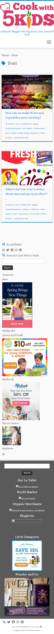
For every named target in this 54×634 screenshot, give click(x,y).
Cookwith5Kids (23, 627)
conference (34, 209)
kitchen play (35, 214)
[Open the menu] (49, 42)
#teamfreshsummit (13, 128)
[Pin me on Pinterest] (21, 250)
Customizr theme (33, 630)
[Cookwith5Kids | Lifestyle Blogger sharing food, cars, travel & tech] (27, 15)
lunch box (35, 133)
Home (5, 55)
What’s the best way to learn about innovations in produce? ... (26, 193)
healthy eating (23, 133)
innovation (23, 214)
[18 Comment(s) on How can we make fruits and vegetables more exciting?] (50, 82)
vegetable (18, 138)
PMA (42, 133)
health (13, 133)
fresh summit (39, 128)
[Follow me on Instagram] (17, 250)
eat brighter (28, 128)
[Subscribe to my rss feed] (4, 250)
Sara (26, 138)
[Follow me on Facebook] (13, 250)
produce (8, 138)
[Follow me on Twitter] (8, 250)
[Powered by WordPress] (41, 626)
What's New (27, 124)
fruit (7, 133)
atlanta (26, 209)
